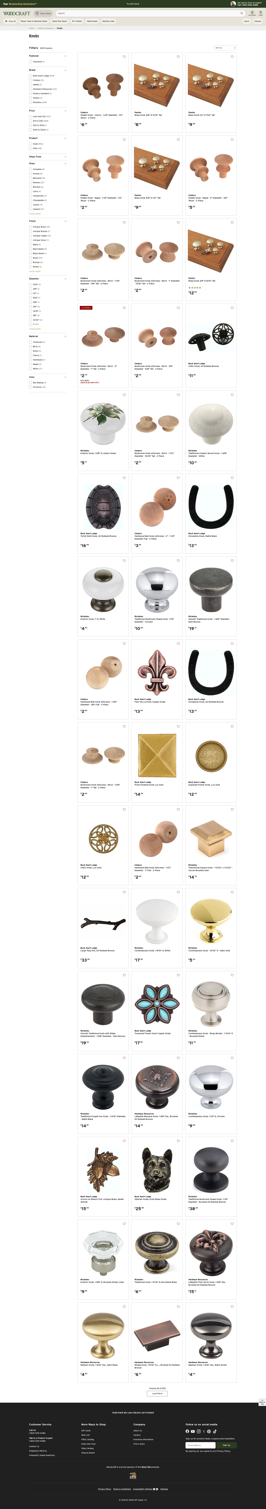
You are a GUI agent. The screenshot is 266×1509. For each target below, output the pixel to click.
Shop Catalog (87, 1448)
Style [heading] (32, 163)
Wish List (85, 1435)
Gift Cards (85, 1431)
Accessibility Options (142, 1489)
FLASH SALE (133, 4)
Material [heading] (33, 336)
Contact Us (34, 1446)
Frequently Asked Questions (42, 1455)
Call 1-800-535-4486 (247, 5)
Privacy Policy (223, 1451)
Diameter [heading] (34, 278)
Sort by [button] (219, 48)
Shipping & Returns (38, 1451)
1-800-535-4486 (37, 1441)
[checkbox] (30, 61)
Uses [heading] (31, 377)
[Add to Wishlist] (124, 56)
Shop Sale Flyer (88, 1444)
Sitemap (164, 1489)
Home (31, 28)
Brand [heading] (32, 70)
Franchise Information (143, 1439)
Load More (157, 1393)
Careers (137, 1435)
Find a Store (139, 1444)
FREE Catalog (87, 1439)
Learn (246, 21)
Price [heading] (32, 110)
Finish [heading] (32, 221)
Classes (257, 21)
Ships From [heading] (35, 156)
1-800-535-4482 (37, 1433)
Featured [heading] (34, 56)
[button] (225, 47)
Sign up (226, 1445)
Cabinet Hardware (45, 28)
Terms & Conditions (122, 1489)
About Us (137, 1431)
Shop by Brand (88, 1453)
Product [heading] (33, 138)
